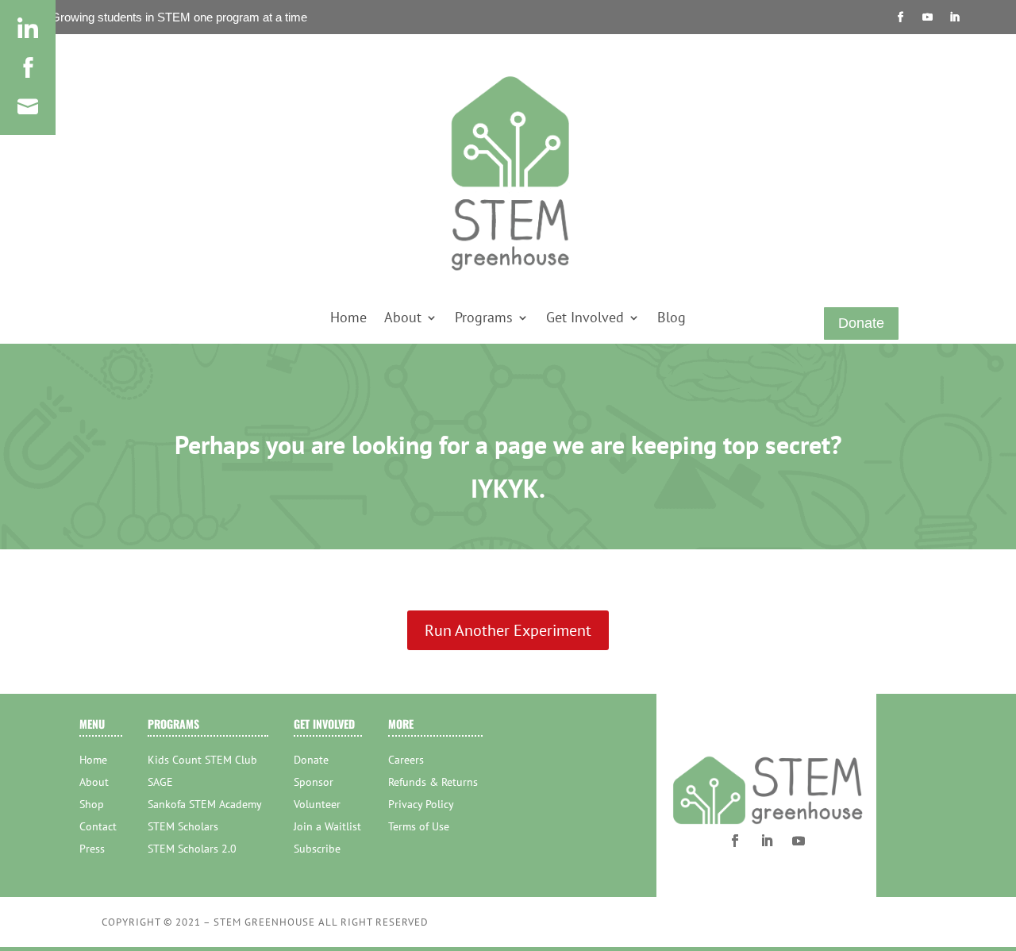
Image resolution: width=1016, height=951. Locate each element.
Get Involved (585, 319)
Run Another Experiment (508, 630)
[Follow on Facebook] (901, 17)
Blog (671, 319)
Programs (484, 319)
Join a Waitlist (327, 826)
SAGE (160, 782)
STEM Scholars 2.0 (192, 848)
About (402, 319)
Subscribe (317, 848)
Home (348, 319)
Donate (861, 323)
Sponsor (313, 782)
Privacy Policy (421, 804)
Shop (91, 804)
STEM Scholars (183, 826)
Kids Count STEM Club (202, 760)
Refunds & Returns (433, 782)
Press (92, 848)
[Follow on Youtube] (928, 17)
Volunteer (317, 804)
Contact (98, 826)
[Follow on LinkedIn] (955, 17)
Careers (406, 760)
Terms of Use (418, 826)
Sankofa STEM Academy (205, 804)
